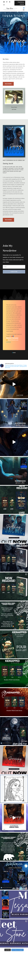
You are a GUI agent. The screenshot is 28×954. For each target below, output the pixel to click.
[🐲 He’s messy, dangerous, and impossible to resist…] (14, 586)
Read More (8, 83)
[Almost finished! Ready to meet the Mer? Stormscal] (14, 471)
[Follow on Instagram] (4, 2)
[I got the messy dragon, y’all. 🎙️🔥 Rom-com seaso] (14, 847)
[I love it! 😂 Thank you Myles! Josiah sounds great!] (14, 818)
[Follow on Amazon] (10, 2)
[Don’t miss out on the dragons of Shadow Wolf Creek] (14, 615)
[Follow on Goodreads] (4, 5)
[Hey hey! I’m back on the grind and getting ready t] (14, 442)
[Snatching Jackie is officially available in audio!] (14, 529)
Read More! (8, 219)
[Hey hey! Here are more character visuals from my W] (14, 384)
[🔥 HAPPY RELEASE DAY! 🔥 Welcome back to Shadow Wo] (14, 673)
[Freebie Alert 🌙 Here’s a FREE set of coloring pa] (14, 789)
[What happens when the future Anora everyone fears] (14, 413)
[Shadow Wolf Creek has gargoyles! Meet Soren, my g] (14, 731)
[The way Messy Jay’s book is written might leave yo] (14, 558)
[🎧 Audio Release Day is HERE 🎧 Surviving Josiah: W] (14, 760)
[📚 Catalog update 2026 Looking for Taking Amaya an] (14, 933)
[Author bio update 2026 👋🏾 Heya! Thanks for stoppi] (14, 904)
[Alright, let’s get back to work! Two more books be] (14, 875)
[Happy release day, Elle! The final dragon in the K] (14, 500)
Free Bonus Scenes (21, 3)
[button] (2, 33)
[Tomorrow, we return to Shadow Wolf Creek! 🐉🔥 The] (14, 702)
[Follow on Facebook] (7, 2)
